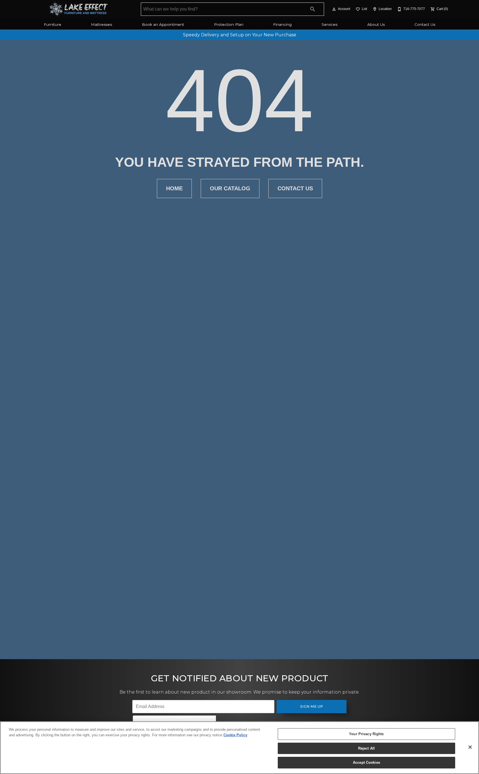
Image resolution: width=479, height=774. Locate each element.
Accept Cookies (366, 762)
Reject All (366, 748)
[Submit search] (313, 9)
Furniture (52, 24)
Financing (282, 24)
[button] (334, 9)
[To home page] (78, 9)
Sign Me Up (311, 706)
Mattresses (101, 24)
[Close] (470, 747)
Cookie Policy (235, 735)
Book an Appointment (163, 24)
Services (329, 24)
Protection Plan (228, 24)
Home (174, 188)
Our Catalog (230, 188)
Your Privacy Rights (366, 734)
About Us (376, 24)
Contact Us (424, 24)
